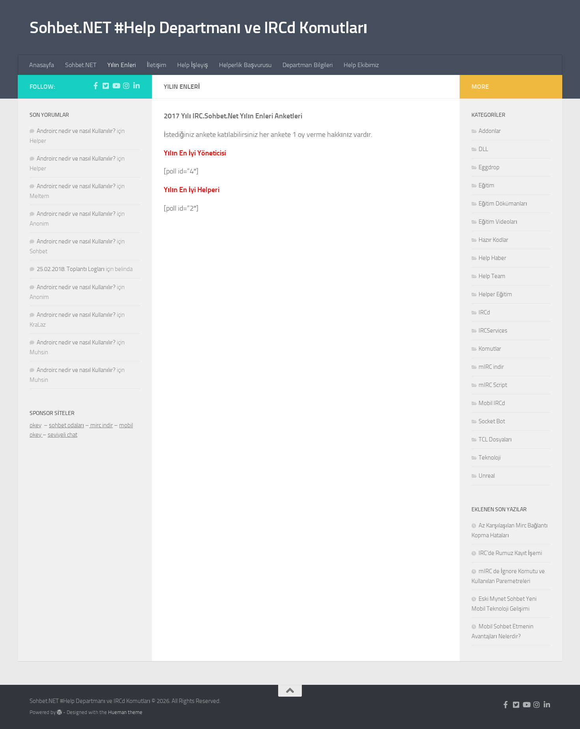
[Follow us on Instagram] (126, 85)
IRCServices (493, 330)
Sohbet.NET (80, 65)
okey (35, 425)
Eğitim (486, 185)
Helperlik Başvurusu (245, 65)
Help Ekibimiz (361, 65)
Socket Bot (492, 421)
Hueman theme (125, 712)
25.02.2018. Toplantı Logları (71, 269)
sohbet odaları (66, 425)
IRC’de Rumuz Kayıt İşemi (510, 553)
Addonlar (490, 131)
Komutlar (490, 348)
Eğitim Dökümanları (503, 203)
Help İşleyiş (192, 65)
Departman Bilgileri (308, 65)
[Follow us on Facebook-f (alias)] (95, 85)
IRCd (484, 312)
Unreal (487, 475)
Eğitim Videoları (498, 221)
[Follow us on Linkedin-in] (136, 85)
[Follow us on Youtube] (116, 85)
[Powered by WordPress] (59, 712)
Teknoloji (490, 457)
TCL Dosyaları (495, 439)
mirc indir (101, 425)
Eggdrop (489, 167)
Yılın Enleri (121, 65)
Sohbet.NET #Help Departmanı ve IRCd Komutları (199, 27)
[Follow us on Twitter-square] (105, 85)
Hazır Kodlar (493, 239)
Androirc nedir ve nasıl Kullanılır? (76, 131)
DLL (483, 149)
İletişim (156, 65)
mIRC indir (491, 366)
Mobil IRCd (492, 403)
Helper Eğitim (495, 294)
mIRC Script (493, 385)
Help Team (492, 276)
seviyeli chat (62, 434)
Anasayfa (41, 65)
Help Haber (492, 258)
